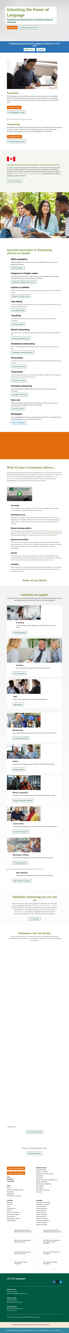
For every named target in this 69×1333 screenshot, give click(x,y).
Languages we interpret (43, 1204)
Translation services (14, 107)
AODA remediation (17, 268)
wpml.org (22, 1330)
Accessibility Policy (29, 1317)
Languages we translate (43, 1202)
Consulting (39, 1178)
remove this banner (56, 1330)
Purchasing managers (13, 1214)
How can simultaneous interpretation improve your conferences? (33, 1056)
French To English (41, 1212)
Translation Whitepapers (41, 1111)
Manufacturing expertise (21, 738)
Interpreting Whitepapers (28, 983)
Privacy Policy (19, 1317)
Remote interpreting (41, 1182)
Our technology (34, 919)
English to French (41, 1210)
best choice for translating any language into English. (27, 174)
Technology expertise (20, 863)
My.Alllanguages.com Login (16, 112)
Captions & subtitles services (20, 296)
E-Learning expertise (20, 632)
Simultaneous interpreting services (22, 352)
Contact (9, 1188)
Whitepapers (10, 1194)
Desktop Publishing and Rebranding (46, 1180)
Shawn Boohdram (15, 983)
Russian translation (41, 1222)
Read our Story (29, 49)
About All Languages (14, 181)
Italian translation (41, 1216)
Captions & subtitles (42, 1172)
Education (10, 1202)
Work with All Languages (14, 1196)
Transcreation (40, 1186)
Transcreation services (18, 366)
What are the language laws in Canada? (23, 1108)
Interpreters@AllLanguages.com (17, 1293)
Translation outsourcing (19, 394)
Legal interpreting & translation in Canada (24, 980)
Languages (41, 49)
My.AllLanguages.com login (28, 27)
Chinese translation (41, 1208)
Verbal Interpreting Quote (16, 1173)
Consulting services (18, 324)
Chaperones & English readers (45, 1174)
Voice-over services (18, 408)
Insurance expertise (19, 673)
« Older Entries (11, 1127)
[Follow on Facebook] (54, 1282)
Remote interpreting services (20, 338)
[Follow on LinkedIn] (60, 1282)
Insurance (10, 1204)
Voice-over (39, 1192)
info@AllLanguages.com (15, 1308)
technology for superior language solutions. (44, 905)
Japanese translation (42, 1218)
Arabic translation (41, 1206)
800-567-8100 (12, 1300)
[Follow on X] (57, 1282)
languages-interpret (42, 983)
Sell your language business (15, 1190)
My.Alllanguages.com (54, 531)
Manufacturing (11, 1208)
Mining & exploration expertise (23, 800)
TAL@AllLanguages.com (15, 1302)
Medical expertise (19, 769)
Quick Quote (12, 27)
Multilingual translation (43, 1220)
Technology (10, 1192)
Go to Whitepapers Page (34, 1132)
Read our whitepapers (18, 422)
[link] (10, 1179)
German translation (41, 1214)
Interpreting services (14, 136)
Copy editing (39, 1176)
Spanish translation (41, 1224)
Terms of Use (10, 1317)
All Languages (14, 1059)
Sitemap (37, 1317)
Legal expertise (18, 704)
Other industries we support (22, 881)
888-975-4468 (12, 1291)
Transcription (39, 1188)
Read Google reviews (34, 1153)
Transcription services (18, 380)
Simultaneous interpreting (43, 1184)
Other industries (11, 1220)
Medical (9, 1210)
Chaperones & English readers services (23, 282)
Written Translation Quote (16, 1168)
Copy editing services (18, 310)
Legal (8, 1206)
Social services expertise (21, 831)
